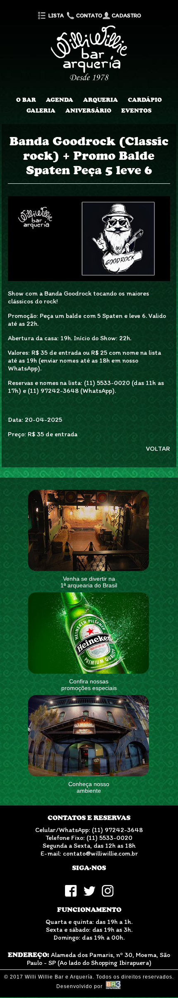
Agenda (59, 99)
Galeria (40, 110)
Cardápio (145, 99)
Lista (55, 15)
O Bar (26, 99)
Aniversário (88, 110)
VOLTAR (158, 448)
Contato (88, 15)
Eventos (136, 110)
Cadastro (126, 15)
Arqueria (100, 99)
